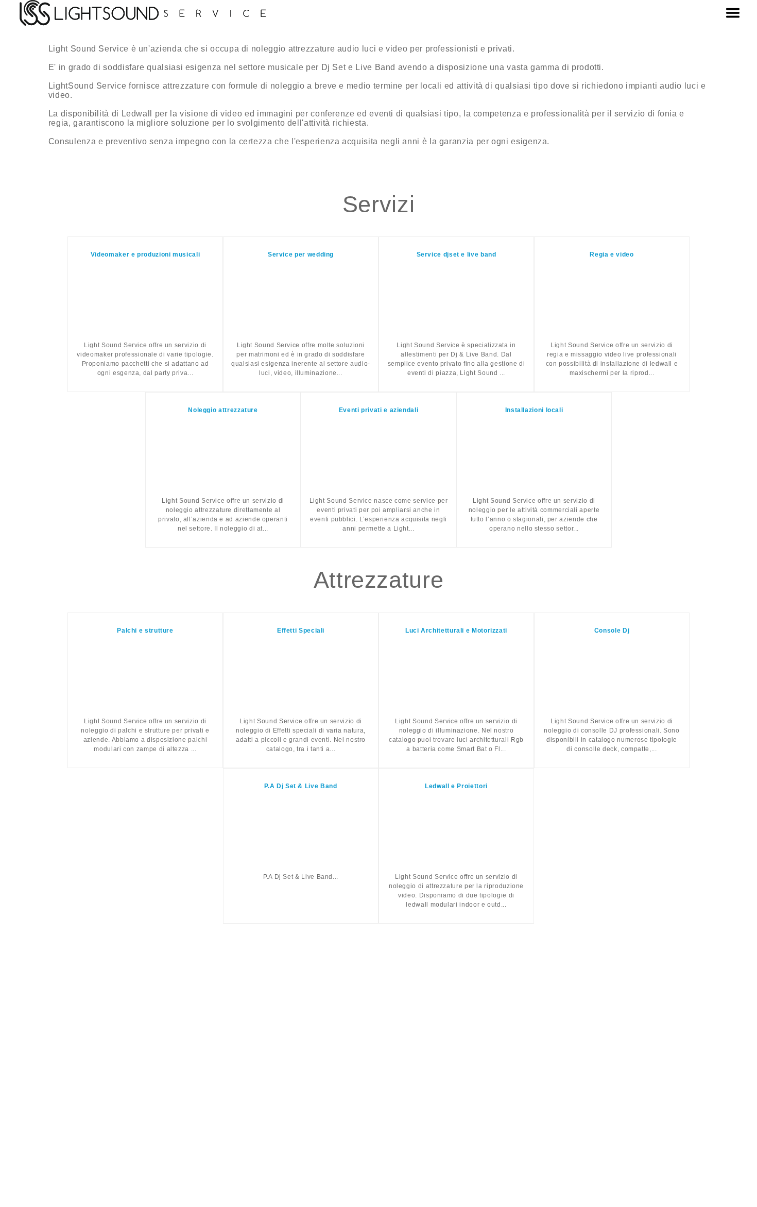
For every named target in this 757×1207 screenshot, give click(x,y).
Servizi (378, 204)
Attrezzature (379, 579)
